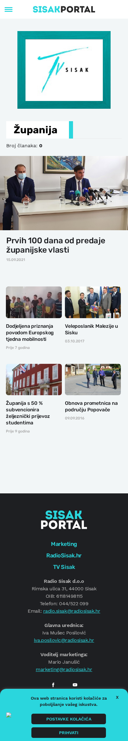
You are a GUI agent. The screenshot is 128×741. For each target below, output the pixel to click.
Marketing (64, 544)
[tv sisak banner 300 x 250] (64, 69)
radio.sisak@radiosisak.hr (71, 611)
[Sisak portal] (64, 9)
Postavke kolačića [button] (68, 718)
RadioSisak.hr (64, 555)
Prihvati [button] (68, 732)
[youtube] (75, 684)
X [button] (117, 697)
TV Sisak (64, 567)
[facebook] (53, 684)
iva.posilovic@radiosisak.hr (64, 640)
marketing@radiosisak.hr (64, 669)
